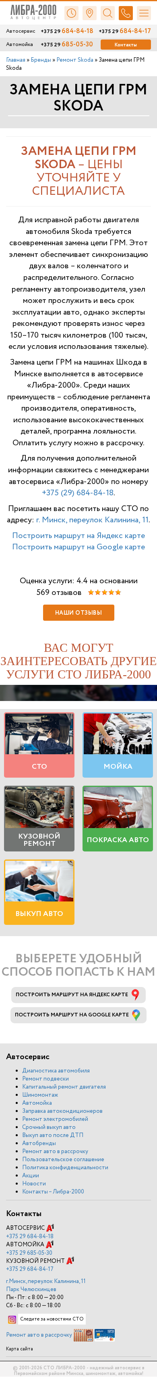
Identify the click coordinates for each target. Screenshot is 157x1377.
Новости (34, 1184)
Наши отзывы (78, 613)
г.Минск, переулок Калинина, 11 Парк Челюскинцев (46, 1285)
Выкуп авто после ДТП (52, 1135)
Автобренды (39, 1143)
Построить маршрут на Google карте (78, 547)
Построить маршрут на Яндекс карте (78, 536)
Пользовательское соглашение (63, 1160)
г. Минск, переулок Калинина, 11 (92, 520)
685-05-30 (67, 45)
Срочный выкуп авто (49, 1127)
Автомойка (37, 1103)
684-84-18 (67, 31)
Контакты (126, 45)
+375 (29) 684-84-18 (78, 493)
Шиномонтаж (40, 1095)
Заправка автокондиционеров (62, 1111)
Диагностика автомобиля (56, 1071)
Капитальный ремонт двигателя (64, 1087)
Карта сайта (19, 1349)
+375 (30, 1237)
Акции (30, 1176)
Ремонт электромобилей (55, 1119)
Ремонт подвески (45, 1079)
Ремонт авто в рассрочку (55, 1152)
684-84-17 (125, 31)
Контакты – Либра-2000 (53, 1192)
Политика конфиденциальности (65, 1168)
